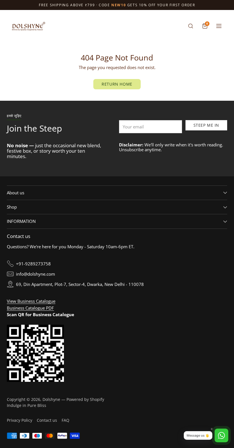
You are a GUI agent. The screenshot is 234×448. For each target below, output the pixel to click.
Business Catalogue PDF (30, 308)
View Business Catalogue (31, 301)
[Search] (190, 26)
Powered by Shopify (85, 399)
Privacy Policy (19, 420)
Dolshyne (51, 399)
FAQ (65, 420)
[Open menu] (219, 26)
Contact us (47, 420)
